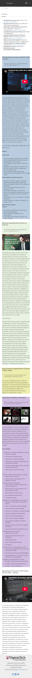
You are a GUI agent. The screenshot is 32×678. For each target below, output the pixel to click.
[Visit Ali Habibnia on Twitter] (18, 674)
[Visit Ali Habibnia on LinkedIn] (15, 674)
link (18, 65)
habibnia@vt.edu (22, 669)
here (18, 231)
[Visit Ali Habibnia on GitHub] (13, 674)
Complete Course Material (10, 22)
